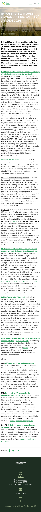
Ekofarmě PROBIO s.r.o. (29, 281)
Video (25, 348)
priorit (15, 221)
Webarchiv (9, 506)
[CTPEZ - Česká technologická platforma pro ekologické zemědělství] (2, 29)
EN (35, 3)
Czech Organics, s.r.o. (9, 281)
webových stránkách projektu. (21, 421)
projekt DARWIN (22, 341)
